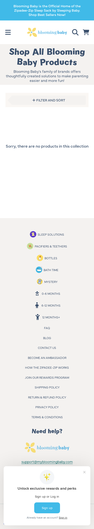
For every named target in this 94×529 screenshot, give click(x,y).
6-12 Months (51, 305)
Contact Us (47, 347)
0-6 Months (51, 293)
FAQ (47, 328)
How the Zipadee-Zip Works (47, 367)
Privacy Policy (47, 407)
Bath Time (51, 270)
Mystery (50, 282)
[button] (8, 32)
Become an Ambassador (47, 357)
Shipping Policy (47, 387)
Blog (47, 338)
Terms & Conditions (47, 417)
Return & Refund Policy (47, 397)
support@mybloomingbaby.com (47, 461)
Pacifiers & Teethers (51, 246)
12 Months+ (51, 317)
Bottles (50, 258)
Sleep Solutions (51, 234)
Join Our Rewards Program (47, 377)
